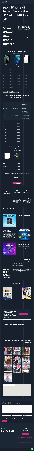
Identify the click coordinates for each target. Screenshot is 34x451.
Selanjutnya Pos (30, 399)
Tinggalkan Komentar (5, 21)
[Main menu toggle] (32, 2)
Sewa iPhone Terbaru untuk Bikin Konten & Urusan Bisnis (25, 441)
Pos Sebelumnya (3, 399)
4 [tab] (16, 303)
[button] (17, 183)
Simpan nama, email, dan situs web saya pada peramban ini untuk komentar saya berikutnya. (14, 418)
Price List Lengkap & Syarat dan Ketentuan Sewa (9, 46)
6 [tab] (18, 303)
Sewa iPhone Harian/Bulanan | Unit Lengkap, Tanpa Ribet (25, 437)
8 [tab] (19, 303)
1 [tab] (14, 303)
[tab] (17, 328)
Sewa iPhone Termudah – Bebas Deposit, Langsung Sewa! (25, 442)
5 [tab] (17, 303)
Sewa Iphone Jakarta (11, 21)
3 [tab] (15, 303)
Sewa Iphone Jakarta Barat (17, 21)
